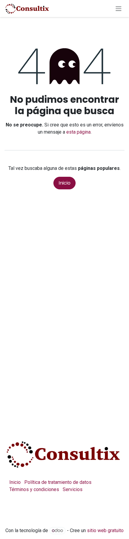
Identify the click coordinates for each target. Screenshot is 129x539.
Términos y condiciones (34, 489)
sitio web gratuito (105, 530)
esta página (78, 132)
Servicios (72, 489)
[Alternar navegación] (118, 8)
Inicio (64, 182)
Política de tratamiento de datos (58, 482)
